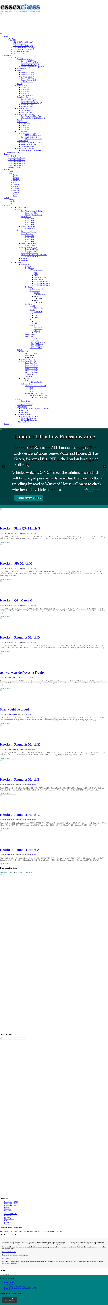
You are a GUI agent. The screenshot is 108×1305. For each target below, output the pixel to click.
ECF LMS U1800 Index (42, 283)
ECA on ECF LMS (10, 1205)
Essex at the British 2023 (16, 163)
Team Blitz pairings (40, 397)
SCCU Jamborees (27, 82)
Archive (7, 205)
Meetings (11, 200)
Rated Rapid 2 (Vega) (32, 257)
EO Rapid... (29, 287)
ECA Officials (13, 171)
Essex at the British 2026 (16, 158)
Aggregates (29, 374)
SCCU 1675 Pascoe (36, 344)
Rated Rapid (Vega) (31, 249)
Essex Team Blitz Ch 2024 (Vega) (32, 150)
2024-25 (19, 84)
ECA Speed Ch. (22, 131)
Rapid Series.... (35, 291)
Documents (29, 266)
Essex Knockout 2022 (28, 243)
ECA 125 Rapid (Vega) (20, 44)
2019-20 (19, 350)
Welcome (11, 38)
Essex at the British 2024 (16, 162)
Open (35, 272)
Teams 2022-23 (26, 217)
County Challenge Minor (29, 253)
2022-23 (19, 209)
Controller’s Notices (27, 146)
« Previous (3, 872)
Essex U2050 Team (27, 72)
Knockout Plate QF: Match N (20, 528)
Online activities (26, 384)
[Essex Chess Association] (20, 11)
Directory (7, 169)
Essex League (21, 68)
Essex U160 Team (31, 367)
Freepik (6, 1222)
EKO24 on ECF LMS (28, 144)
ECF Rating (7, 1217)
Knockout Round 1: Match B (20, 779)
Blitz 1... (32, 310)
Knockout (24, 352)
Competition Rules (40, 277)
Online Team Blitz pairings (34, 393)
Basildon (16, 177)
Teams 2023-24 (22, 122)
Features (7, 154)
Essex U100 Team (31, 372)
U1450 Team (25, 93)
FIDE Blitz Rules (18, 53)
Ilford (14, 182)
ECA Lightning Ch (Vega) (34, 215)
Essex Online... (26, 264)
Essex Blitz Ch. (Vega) (28, 99)
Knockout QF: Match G (16, 600)
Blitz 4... (32, 325)
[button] (3, 466)
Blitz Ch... (33, 306)
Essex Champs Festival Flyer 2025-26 (33, 67)
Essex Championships (24, 59)
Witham (15, 194)
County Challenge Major (29, 247)
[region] (54, 468)
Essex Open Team (31, 363)
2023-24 (19, 120)
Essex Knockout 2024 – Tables (31, 143)
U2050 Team (25, 87)
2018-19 (19, 399)
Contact (6, 424)
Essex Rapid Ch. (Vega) (29, 101)
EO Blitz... (28, 304)
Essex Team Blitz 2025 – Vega (31, 116)
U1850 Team (25, 89)
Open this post (5, 542)
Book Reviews (13, 156)
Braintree (16, 179)
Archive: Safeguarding (17, 1286)
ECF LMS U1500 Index (42, 285)
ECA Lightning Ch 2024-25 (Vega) (33, 118)
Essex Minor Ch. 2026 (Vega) (31, 63)
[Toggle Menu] (1, 33)
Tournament (42, 295)
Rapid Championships (37, 289)
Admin (6, 198)
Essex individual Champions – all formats (35, 408)
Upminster (16, 190)
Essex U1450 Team (27, 78)
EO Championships (36, 270)
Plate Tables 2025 (27, 112)
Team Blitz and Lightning (25, 114)
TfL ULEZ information (9, 1252)
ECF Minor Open (35, 338)
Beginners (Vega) (31, 251)
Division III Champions (29, 420)
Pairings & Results (36, 382)
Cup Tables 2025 (26, 110)
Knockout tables (30, 228)
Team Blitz (29, 403)
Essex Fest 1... (26, 258)
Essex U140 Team (31, 369)
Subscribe (8, 1300)
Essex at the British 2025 (16, 160)
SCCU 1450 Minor (36, 348)
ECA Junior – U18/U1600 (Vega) (24, 48)
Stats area (28, 376)
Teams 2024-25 (22, 86)
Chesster (33, 533)
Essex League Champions (29, 416)
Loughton (16, 184)
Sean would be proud (14, 709)
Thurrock (16, 188)
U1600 (36, 317)
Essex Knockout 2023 (28, 226)
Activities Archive (23, 207)
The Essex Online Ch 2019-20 (35, 386)
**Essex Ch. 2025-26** (12, 152)
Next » (29, 872)
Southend (16, 186)
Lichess (6, 1207)
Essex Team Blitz (31, 213)
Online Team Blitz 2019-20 (39, 395)
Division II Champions (28, 418)
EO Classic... (29, 268)
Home (6, 36)
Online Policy (8, 1290)
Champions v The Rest (28, 232)
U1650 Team (25, 91)
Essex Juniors (8, 1210)
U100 (31, 391)
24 (26, 872)
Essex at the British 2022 (16, 165)
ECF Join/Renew (9, 1219)
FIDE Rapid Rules (27, 106)
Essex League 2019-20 (28, 359)
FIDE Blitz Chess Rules (33, 135)
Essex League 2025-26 (11, 1202)
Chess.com (7, 1209)
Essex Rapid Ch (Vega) (29, 137)
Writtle (15, 196)
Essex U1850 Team (27, 74)
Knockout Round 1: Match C (20, 814)
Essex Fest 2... (26, 260)
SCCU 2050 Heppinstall (38, 342)
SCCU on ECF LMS (10, 1214)
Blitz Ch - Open (39, 308)
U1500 (36, 276)
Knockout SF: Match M (16, 563)
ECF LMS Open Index (41, 281)
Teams (19, 70)
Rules (10, 203)
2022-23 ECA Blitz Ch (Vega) (23, 42)
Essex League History (24, 414)
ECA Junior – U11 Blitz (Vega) (23, 49)
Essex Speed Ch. (22, 97)
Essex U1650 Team (27, 76)
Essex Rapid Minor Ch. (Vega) (31, 103)
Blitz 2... (32, 314)
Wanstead (16, 192)
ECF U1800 (34, 340)
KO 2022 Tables (30, 245)
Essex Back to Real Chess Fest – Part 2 (34, 255)
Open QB (37, 333)
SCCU (6, 1212)
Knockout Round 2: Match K (20, 744)
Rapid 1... (37, 293)
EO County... (29, 336)
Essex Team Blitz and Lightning (32, 211)
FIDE (6, 1220)
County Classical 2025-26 (29, 80)
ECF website (8, 1215)
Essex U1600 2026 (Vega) (30, 65)
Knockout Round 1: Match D (20, 637)
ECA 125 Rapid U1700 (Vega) (23, 46)
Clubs (10, 173)
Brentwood (16, 181)
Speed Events (25, 401)
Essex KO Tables (31, 353)
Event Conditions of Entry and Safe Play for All (20, 1288)
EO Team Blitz (30, 334)
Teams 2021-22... (27, 234)
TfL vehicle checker (8, 1258)
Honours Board (22, 407)
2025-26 (19, 57)
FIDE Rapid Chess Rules (21, 51)
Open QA (37, 331)
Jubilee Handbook (23, 422)
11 (22, 872)
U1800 (36, 274)
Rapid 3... (37, 300)
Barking (15, 175)
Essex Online (38, 279)
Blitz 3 (32, 319)
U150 (31, 389)
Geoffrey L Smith (14, 167)
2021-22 (19, 230)
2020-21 (19, 262)
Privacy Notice (9, 1282)
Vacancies (11, 201)
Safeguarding (8, 1284)
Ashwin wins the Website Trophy (22, 672)
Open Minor (38, 329)
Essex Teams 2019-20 (28, 361)
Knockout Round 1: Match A (20, 849)
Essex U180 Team (31, 365)
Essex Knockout (22, 108)
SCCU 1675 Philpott (36, 346)
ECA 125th (12, 40)
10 (20, 872)
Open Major (38, 327)
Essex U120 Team (31, 371)
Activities (7, 55)
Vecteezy (6, 1224)
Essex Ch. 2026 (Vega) (28, 61)
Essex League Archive (24, 405)
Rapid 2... (37, 296)
